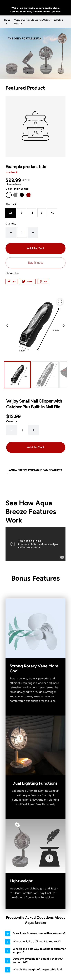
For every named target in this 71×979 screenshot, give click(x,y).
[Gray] (15, 194)
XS (10, 212)
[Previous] (7, 325)
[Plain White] (8, 194)
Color (17, 188)
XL (52, 212)
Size (11, 204)
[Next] (63, 325)
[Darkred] (28, 194)
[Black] (21, 194)
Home (7, 20)
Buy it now (35, 263)
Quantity (11, 223)
